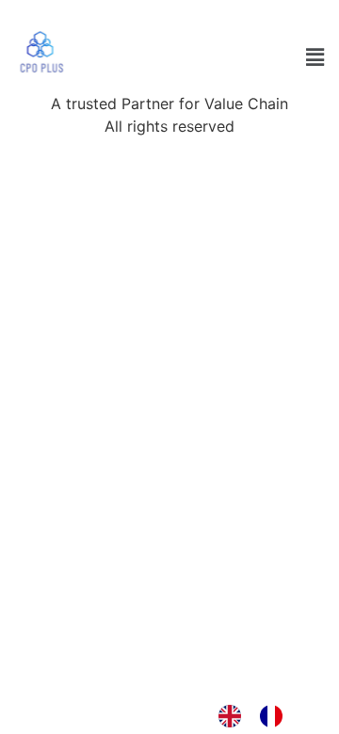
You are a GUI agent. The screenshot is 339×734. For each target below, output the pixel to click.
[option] (275, 716)
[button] (315, 57)
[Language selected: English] (259, 716)
